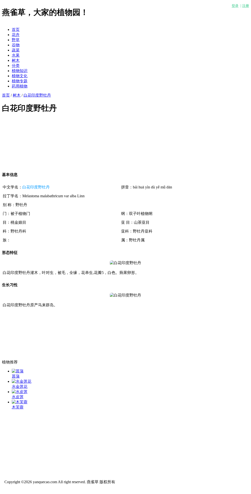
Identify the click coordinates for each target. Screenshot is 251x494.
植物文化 (19, 76)
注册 (245, 6)
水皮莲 (18, 397)
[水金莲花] (21, 381)
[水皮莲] (19, 392)
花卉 (16, 35)
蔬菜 (16, 50)
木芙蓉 (18, 407)
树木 (16, 60)
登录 (235, 6)
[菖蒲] (18, 371)
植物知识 (19, 71)
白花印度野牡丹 (37, 95)
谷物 (16, 45)
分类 (16, 65)
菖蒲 (16, 376)
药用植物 (19, 86)
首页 (16, 29)
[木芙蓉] (19, 402)
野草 (16, 40)
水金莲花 (19, 386)
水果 (16, 55)
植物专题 (19, 81)
